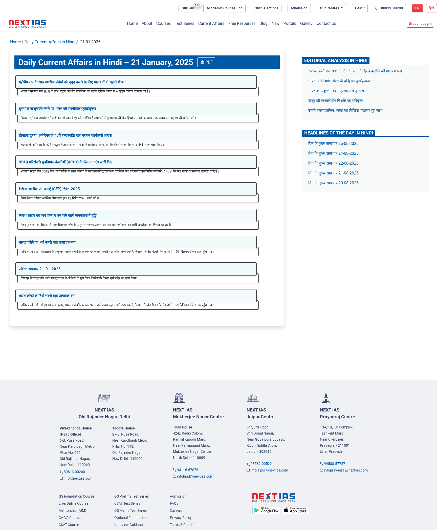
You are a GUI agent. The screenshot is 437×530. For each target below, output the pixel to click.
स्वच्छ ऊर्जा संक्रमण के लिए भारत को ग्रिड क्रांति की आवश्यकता (355, 71)
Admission (299, 8)
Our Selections (266, 8)
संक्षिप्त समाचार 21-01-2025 (40, 269)
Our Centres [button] (330, 8)
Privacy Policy (181, 518)
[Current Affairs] (27, 23)
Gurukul (188, 8)
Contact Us (326, 23)
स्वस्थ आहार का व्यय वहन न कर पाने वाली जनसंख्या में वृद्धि (57, 215)
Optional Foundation (130, 518)
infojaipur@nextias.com (269, 470)
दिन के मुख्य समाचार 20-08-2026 (333, 183)
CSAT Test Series (127, 503)
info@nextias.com (78, 478)
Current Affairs (211, 23)
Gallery (306, 23)
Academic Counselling (225, 8)
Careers (176, 510)
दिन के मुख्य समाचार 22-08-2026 (333, 163)
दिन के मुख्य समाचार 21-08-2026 (333, 173)
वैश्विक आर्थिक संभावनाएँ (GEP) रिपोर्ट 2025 (49, 189)
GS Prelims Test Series (131, 496)
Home (132, 23)
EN (417, 8)
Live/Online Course (73, 503)
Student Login (420, 24)
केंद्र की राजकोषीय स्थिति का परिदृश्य (336, 100)
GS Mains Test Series (130, 510)
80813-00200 (74, 472)
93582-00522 (261, 464)
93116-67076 (187, 470)
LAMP (360, 8)
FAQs (174, 503)
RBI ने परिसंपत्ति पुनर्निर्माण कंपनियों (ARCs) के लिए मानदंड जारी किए (65, 162)
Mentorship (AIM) (72, 510)
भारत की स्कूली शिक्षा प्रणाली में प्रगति (336, 90)
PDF (208, 62)
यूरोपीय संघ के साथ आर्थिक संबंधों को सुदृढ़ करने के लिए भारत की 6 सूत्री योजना (72, 82)
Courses (163, 23)
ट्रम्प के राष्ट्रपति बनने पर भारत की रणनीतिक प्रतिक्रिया (57, 108)
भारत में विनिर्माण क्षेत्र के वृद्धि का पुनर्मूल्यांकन (341, 80)
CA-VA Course (69, 518)
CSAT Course (69, 525)
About (147, 23)
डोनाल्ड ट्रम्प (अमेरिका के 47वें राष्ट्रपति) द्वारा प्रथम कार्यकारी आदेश (65, 135)
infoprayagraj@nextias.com (346, 470)
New (275, 23)
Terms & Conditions (185, 525)
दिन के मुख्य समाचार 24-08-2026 (333, 153)
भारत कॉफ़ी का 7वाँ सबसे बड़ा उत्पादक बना (47, 242)
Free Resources (241, 23)
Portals (289, 23)
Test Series (184, 23)
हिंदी (431, 8)
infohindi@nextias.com (195, 476)
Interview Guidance (129, 525)
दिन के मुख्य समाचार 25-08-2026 (333, 143)
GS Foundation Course (76, 496)
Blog (263, 23)
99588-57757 (334, 464)
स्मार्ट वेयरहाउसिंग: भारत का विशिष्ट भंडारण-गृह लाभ (345, 110)
